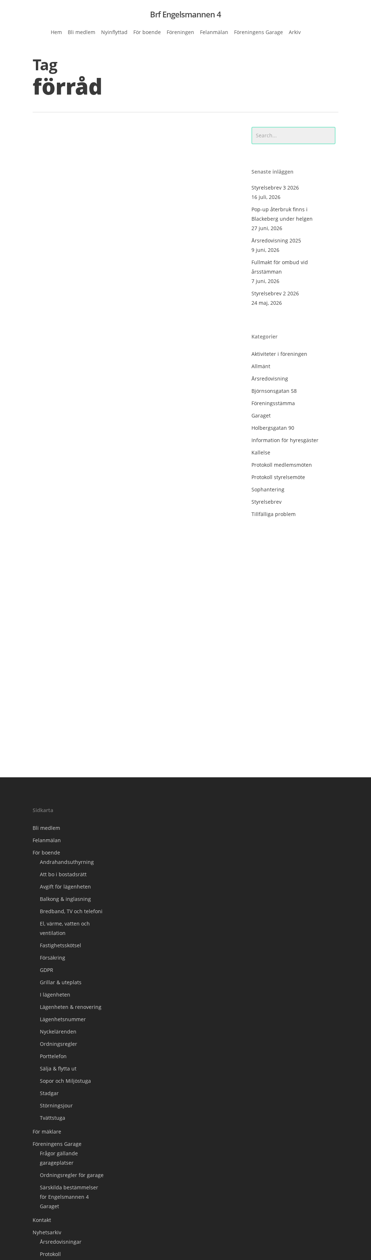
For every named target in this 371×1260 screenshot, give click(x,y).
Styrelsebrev (266, 501)
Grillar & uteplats (61, 982)
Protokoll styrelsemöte (278, 477)
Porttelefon (53, 1056)
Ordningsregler (58, 1043)
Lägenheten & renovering (70, 1006)
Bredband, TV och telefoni (71, 911)
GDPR (46, 969)
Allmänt (53, 746)
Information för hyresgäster (284, 440)
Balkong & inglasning (65, 898)
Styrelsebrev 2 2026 (275, 293)
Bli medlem (46, 827)
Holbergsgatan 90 (272, 427)
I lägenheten (55, 994)
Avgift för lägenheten (65, 886)
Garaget (261, 415)
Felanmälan (47, 840)
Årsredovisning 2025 (276, 240)
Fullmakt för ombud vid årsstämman (279, 267)
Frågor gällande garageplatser (59, 1158)
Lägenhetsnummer (63, 1019)
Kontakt (42, 1220)
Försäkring (52, 957)
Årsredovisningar (61, 1241)
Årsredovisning (269, 378)
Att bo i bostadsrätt (63, 874)
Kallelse (260, 452)
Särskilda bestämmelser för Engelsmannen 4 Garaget (69, 1197)
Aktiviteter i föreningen (279, 353)
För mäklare (47, 1131)
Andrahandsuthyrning (67, 861)
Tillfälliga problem (273, 514)
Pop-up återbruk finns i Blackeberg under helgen (282, 214)
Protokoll (50, 1254)
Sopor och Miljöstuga (65, 1080)
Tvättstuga (52, 1117)
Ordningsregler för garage (72, 1175)
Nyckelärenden (58, 1031)
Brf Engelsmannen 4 (185, 14)
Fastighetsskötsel (60, 945)
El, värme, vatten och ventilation (65, 928)
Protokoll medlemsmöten (281, 464)
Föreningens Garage (57, 1143)
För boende (46, 852)
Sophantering (267, 489)
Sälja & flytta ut (58, 1068)
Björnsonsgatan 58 (274, 390)
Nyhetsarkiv (47, 1232)
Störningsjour (56, 1105)
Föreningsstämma (273, 403)
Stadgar (49, 1093)
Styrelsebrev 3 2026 (275, 187)
